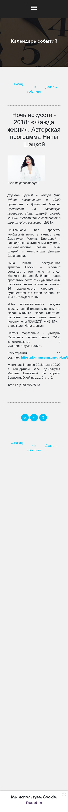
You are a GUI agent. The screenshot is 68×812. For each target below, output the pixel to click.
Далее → (51, 87)
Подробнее (34, 802)
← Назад (16, 84)
